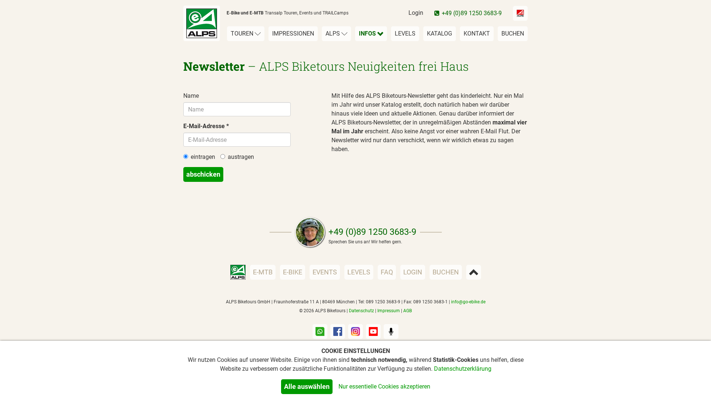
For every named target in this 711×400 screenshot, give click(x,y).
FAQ (387, 272)
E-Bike (292, 272)
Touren (243, 33)
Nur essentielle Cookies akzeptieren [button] (384, 386)
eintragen (203, 156)
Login (415, 12)
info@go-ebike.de (468, 301)
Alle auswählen (307, 386)
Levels (405, 33)
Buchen (512, 33)
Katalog (439, 33)
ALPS (333, 33)
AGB (407, 310)
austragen (241, 156)
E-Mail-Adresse (204, 126)
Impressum (388, 310)
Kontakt (477, 33)
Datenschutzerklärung (462, 368)
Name (191, 95)
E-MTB (263, 272)
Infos (368, 33)
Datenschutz (361, 310)
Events (325, 272)
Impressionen (293, 33)
